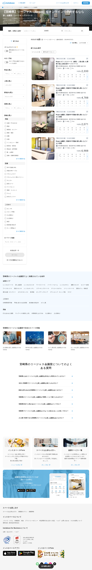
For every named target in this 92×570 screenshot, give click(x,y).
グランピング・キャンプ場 (57, 292)
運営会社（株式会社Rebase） (11, 523)
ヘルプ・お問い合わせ (62, 520)
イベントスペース (69, 288)
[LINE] (37, 563)
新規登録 (85, 3)
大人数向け (48, 313)
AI (87, 58)
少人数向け (57, 313)
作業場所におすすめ (37, 313)
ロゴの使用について (76, 520)
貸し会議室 (18, 285)
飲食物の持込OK (34, 302)
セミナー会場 (85, 285)
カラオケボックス (23, 292)
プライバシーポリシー (31, 520)
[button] (46, 377)
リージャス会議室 (17, 7)
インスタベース (8, 7)
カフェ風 (43, 302)
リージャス (35, 52)
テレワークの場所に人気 (22, 313)
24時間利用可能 (7, 302)
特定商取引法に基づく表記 (47, 520)
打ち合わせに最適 (8, 313)
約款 (22, 520)
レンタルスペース (8, 285)
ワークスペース (40, 285)
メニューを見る (15, 465)
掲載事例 (31, 511)
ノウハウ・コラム (8, 520)
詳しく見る (45, 465)
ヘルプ (33, 3)
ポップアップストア (42, 292)
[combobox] (53, 31)
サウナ (70, 292)
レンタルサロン (64, 285)
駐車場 (32, 292)
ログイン (76, 3)
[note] (54, 563)
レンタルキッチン (29, 288)
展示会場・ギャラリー (9, 292)
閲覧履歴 (22, 3)
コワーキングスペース (42, 288)
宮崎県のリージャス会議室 (30, 7)
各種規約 (17, 520)
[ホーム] (8, 3)
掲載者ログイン (22, 511)
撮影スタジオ (75, 285)
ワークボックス (7, 288)
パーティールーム (52, 285)
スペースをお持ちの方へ (10, 511)
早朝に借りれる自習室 (20, 302)
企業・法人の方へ (8, 532)
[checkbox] (5, 123)
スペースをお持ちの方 (62, 3)
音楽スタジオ (18, 288)
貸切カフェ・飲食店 (82, 288)
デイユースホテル (56, 288)
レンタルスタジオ (29, 285)
